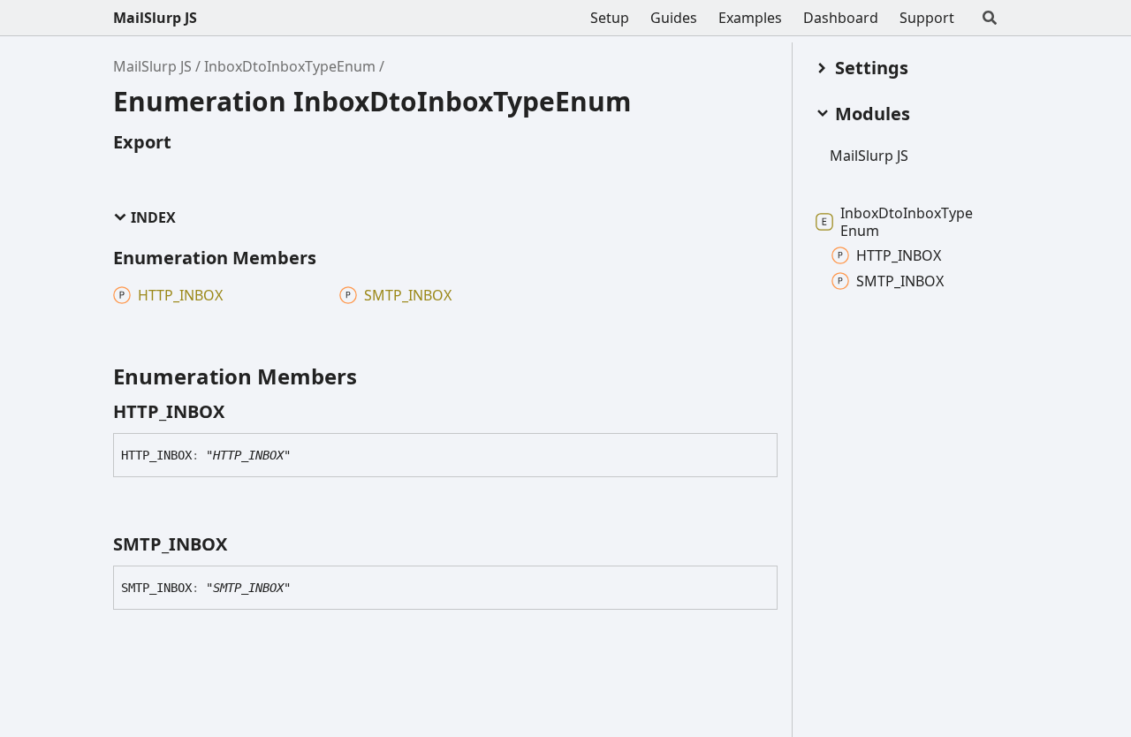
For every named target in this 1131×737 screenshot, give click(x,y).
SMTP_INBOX (900, 281)
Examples (750, 17)
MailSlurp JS (155, 17)
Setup (609, 17)
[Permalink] (240, 412)
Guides (673, 17)
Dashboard (840, 17)
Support (926, 17)
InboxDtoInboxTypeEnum (290, 66)
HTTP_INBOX (898, 255)
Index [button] (153, 217)
